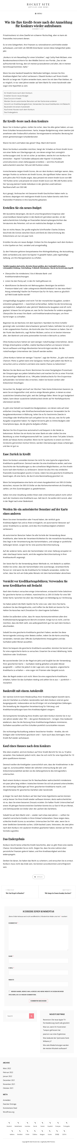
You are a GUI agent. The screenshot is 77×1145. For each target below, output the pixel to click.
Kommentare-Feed (10, 1108)
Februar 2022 (8, 1072)
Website (11, 980)
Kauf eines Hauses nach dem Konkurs (19, 109)
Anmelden (7, 1100)
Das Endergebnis (11, 112)
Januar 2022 (7, 1076)
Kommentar (13, 923)
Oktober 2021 (8, 1088)
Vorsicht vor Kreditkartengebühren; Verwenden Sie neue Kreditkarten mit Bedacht (37, 104)
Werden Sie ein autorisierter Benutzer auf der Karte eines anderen (30, 101)
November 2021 (9, 1084)
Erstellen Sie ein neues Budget (16, 96)
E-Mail (11, 968)
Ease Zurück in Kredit (12, 98)
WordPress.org (8, 1112)
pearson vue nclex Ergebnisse (54, 1034)
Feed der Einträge (9, 1104)
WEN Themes (51, 1142)
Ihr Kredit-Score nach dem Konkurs (18, 93)
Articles (40, 877)
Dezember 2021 (9, 1080)
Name (11, 956)
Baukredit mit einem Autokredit (17, 107)
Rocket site (38, 4)
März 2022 (7, 1068)
